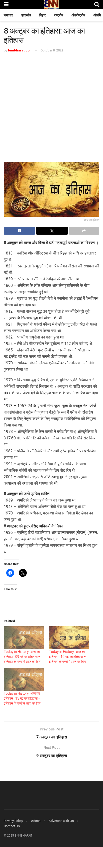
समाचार (8, 15)
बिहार (42, 15)
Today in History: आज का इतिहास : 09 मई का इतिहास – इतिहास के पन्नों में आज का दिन (22, 657)
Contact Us (12, 826)
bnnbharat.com (20, 50)
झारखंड (26, 15)
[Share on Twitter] (52, 231)
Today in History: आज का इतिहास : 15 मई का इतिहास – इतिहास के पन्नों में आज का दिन (22, 698)
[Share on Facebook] (19, 231)
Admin (35, 821)
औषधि (97, 15)
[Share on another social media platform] (84, 231)
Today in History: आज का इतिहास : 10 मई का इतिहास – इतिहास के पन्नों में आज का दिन (67, 657)
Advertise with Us (61, 821)
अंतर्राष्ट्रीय (78, 15)
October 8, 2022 (51, 50)
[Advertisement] (51, 107)
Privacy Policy (13, 821)
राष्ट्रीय (58, 15)
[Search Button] (96, 4)
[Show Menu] (6, 4)
